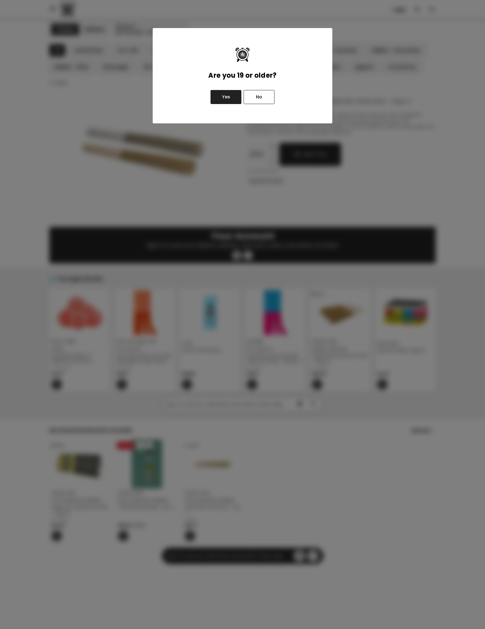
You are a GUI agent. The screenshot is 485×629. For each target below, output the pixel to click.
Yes (226, 97)
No (259, 97)
